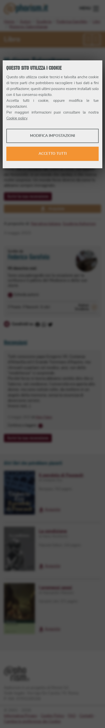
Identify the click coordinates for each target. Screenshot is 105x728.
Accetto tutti (53, 154)
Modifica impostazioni (52, 136)
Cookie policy (16, 118)
